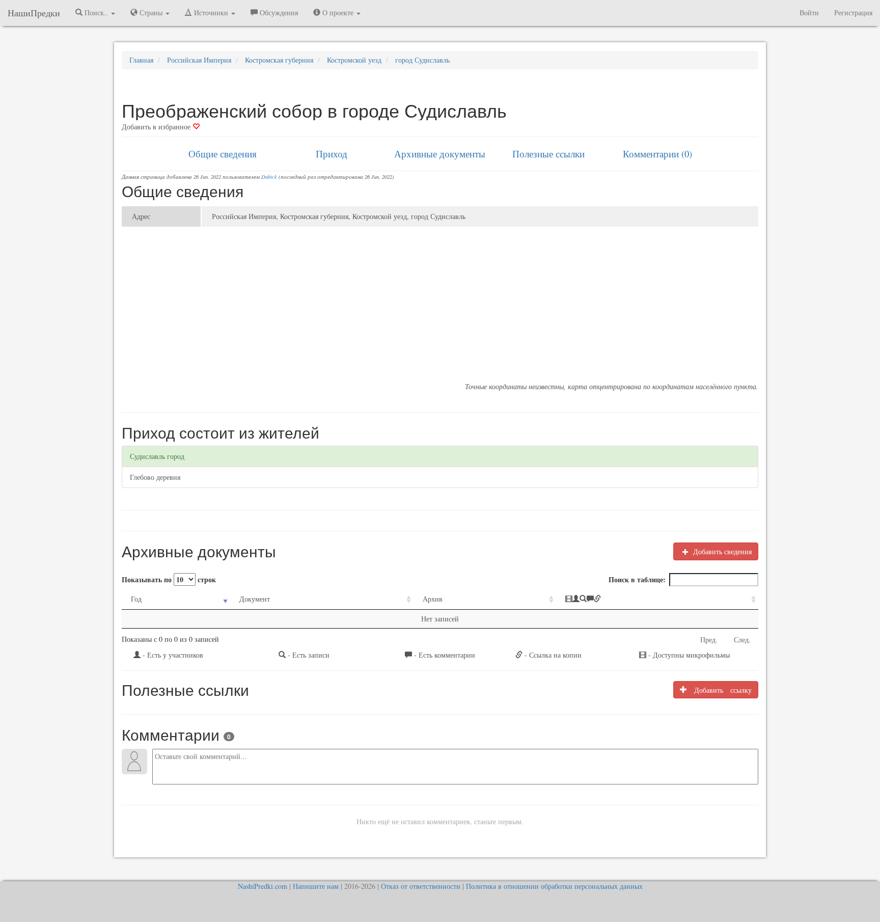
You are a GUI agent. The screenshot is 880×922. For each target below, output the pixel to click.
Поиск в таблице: (637, 579)
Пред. (709, 639)
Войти (809, 12)
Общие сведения (222, 153)
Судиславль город (157, 456)
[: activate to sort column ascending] (657, 599)
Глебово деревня (155, 477)
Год (136, 599)
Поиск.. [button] (96, 12)
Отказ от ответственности (420, 886)
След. (742, 639)
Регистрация (853, 12)
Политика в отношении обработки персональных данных (554, 886)
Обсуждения (278, 12)
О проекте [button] (337, 12)
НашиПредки (34, 13)
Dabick (269, 176)
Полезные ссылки (548, 153)
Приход (331, 153)
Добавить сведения (721, 551)
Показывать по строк (169, 579)
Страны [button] (151, 12)
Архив (433, 599)
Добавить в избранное (157, 126)
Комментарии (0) (657, 153)
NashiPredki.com (262, 886)
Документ (254, 599)
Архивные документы (439, 153)
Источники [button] (211, 12)
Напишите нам (316, 886)
